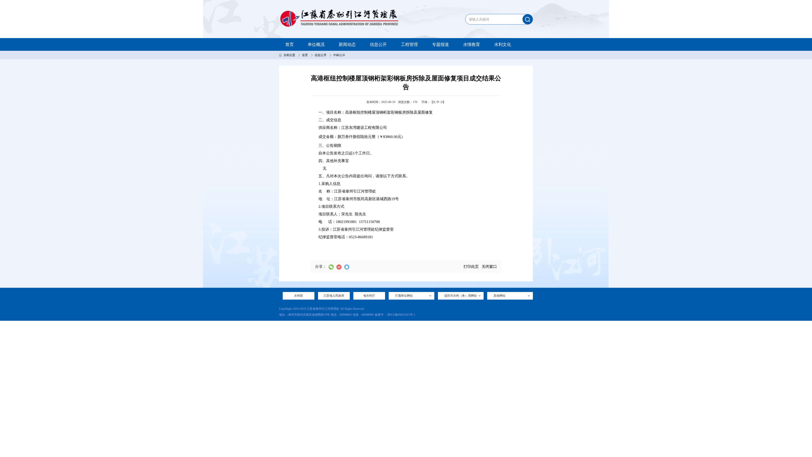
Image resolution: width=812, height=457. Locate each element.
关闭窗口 (489, 266)
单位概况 (316, 44)
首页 (289, 44)
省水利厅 (369, 295)
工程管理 (409, 44)
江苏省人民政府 (334, 295)
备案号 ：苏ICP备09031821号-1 (395, 314)
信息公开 (378, 44)
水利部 (298, 295)
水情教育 (471, 44)
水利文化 (502, 44)
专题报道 (440, 44)
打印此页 (471, 266)
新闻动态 (347, 44)
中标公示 (339, 55)
